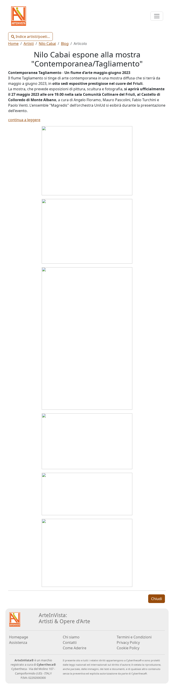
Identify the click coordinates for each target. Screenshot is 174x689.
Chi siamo (71, 637)
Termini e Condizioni (134, 637)
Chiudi (156, 598)
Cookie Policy (128, 647)
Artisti (29, 43)
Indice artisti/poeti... (32, 36)
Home (13, 43)
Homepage (18, 637)
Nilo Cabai (47, 43)
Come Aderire (74, 647)
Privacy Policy (128, 642)
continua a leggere (24, 119)
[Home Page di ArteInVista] (14, 619)
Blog (65, 43)
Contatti (70, 642)
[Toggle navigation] (156, 16)
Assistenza (18, 642)
